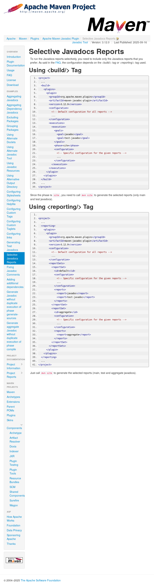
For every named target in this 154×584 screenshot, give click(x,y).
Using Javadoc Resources (13, 166)
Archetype (16, 433)
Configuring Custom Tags (13, 212)
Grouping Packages (12, 128)
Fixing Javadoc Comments (13, 270)
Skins (10, 420)
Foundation (13, 525)
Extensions (13, 402)
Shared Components (16, 493)
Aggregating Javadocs (14, 98)
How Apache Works (14, 518)
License (11, 80)
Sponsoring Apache (13, 537)
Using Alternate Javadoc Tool (12, 152)
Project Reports (11, 375)
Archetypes (13, 397)
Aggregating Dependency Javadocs (14, 108)
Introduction (14, 57)
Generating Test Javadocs (13, 246)
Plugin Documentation (16, 63)
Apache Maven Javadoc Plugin (60, 38)
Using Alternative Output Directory (13, 181)
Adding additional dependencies (15, 283)
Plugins (34, 38)
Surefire (14, 500)
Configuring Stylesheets (13, 193)
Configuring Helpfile (13, 202)
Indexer (14, 451)
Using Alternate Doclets (12, 138)
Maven (23, 38)
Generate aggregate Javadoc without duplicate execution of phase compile (14, 336)
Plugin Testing (14, 463)
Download (13, 85)
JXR (12, 456)
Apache (11, 38)
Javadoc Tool (80, 42)
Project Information (13, 366)
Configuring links (13, 235)
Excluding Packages (12, 119)
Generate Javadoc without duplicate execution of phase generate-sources (14, 305)
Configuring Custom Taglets (13, 225)
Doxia (13, 446)
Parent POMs (11, 408)
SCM (12, 487)
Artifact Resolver (15, 439)
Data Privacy (14, 530)
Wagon (14, 505)
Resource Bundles (15, 480)
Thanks (11, 544)
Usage (10, 70)
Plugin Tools (13, 471)
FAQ (9, 75)
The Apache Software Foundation (41, 580)
